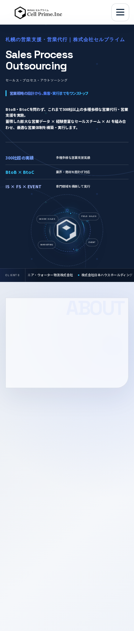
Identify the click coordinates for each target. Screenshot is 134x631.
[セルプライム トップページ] (39, 12)
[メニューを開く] (120, 12)
